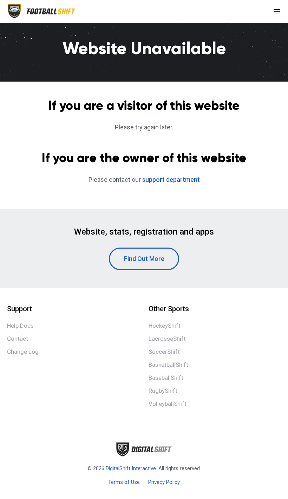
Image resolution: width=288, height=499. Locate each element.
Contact (17, 338)
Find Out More (144, 258)
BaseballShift (166, 377)
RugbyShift (163, 390)
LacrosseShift (167, 338)
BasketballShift (168, 364)
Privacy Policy (164, 482)
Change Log (23, 351)
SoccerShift (164, 351)
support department (171, 179)
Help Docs (20, 325)
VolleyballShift (167, 403)
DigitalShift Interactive (131, 468)
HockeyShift (165, 325)
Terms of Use (124, 482)
